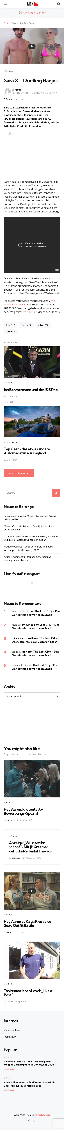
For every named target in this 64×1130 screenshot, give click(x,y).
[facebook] (29, 1120)
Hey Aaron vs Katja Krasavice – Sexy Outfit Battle (29, 923)
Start (6, 23)
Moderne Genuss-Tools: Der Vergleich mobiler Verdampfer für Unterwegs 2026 (29, 548)
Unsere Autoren (12, 1029)
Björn (9, 932)
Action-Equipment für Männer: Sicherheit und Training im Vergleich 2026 (27, 558)
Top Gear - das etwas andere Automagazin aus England (27, 451)
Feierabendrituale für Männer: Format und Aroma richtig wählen (30, 517)
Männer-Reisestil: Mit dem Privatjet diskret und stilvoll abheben (29, 528)
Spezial (9, 1057)
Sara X (10, 325)
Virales (10, 331)
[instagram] (34, 1120)
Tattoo (26, 325)
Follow (33, 589)
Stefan (10, 1001)
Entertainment (13, 442)
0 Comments (11, 99)
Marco (18, 89)
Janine (9, 820)
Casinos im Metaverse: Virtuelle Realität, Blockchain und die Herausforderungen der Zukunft (31, 538)
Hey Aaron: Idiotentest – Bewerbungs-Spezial (23, 811)
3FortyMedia (43, 1114)
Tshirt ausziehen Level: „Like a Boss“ (28, 992)
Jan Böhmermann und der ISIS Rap (31, 389)
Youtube (32, 312)
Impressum (10, 1036)
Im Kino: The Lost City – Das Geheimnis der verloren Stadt (36, 613)
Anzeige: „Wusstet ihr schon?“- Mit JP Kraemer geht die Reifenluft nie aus (30, 847)
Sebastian (16, 857)
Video (9, 71)
